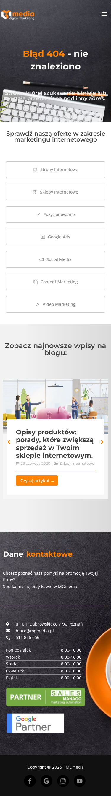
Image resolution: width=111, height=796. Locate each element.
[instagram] (65, 781)
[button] (8, 442)
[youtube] (80, 781)
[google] (48, 781)
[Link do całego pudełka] (55, 439)
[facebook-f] (31, 781)
